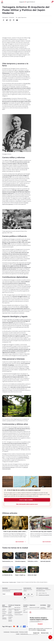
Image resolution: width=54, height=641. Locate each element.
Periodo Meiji (27, 83)
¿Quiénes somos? (4, 609)
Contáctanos (6, 632)
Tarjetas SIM (25, 608)
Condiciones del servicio (26, 634)
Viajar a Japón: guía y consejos (20, 575)
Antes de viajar (32, 575)
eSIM (24, 610)
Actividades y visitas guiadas (43, 608)
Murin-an (22, 368)
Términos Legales (14, 632)
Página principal (5, 582)
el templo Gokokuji (23, 457)
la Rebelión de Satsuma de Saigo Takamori (15, 184)
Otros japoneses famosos (8, 467)
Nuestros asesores (10, 620)
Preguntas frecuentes (4, 618)
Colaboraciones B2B (5, 615)
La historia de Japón (8, 575)
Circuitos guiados (10, 612)
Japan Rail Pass (17, 607)
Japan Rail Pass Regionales (17, 610)
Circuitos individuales (10, 615)
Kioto (27, 368)
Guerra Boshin (7, 98)
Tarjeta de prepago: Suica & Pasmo (18, 612)
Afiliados (4, 613)
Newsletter (4, 611)
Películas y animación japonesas (33, 561)
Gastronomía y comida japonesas (8, 561)
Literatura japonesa (20, 561)
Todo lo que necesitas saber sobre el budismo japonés (15, 531)
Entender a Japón (12, 582)
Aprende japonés (45, 561)
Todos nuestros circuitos (11, 609)
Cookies (18, 634)
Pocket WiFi (25, 612)
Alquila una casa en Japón (34, 607)
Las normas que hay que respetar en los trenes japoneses (42, 531)
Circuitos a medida (10, 618)
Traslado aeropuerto (18, 614)
